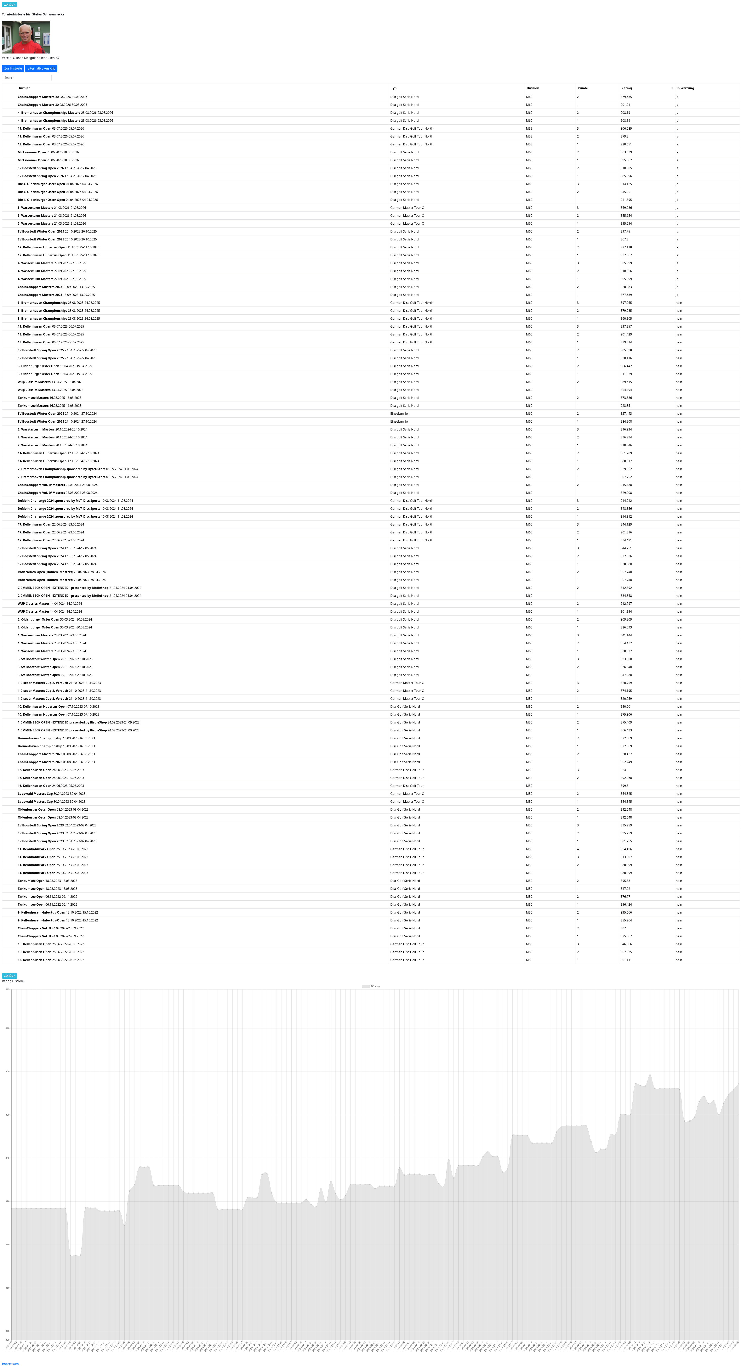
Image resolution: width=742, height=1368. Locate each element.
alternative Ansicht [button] (41, 68)
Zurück (9, 4)
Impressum (10, 1364)
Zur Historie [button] (13, 68)
